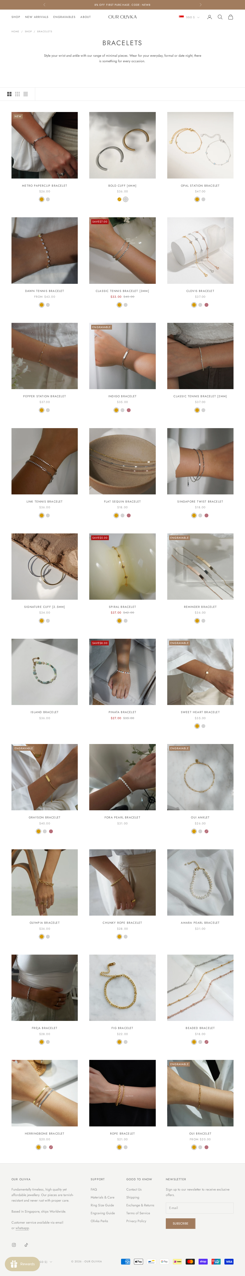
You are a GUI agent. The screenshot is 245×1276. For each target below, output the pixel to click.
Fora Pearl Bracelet (122, 817)
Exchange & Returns (140, 1205)
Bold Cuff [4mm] (122, 186)
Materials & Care (102, 1197)
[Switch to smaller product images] (17, 94)
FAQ (94, 1189)
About (85, 17)
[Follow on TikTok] (26, 1244)
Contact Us (134, 1189)
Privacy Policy (136, 1221)
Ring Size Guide (102, 1205)
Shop (15, 17)
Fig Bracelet (122, 1028)
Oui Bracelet (200, 1133)
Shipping (132, 1197)
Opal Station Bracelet (200, 186)
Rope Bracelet (122, 1133)
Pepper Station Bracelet (44, 396)
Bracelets (44, 31)
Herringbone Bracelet (45, 1133)
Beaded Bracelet (200, 1028)
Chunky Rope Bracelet (122, 923)
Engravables (64, 17)
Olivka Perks (99, 1221)
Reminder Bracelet (200, 607)
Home (15, 31)
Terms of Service (138, 1213)
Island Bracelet (45, 712)
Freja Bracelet (44, 1028)
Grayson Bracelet (45, 817)
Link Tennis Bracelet (45, 501)
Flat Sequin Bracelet (122, 501)
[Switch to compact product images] (25, 94)
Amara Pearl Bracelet (200, 923)
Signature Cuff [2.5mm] (44, 607)
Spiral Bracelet (122, 607)
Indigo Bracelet (122, 396)
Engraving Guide (103, 1213)
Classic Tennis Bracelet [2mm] (200, 396)
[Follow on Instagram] (13, 1244)
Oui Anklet (200, 817)
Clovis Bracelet (200, 291)
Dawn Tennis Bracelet (44, 291)
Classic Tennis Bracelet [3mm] (122, 291)
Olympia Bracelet (45, 923)
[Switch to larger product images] (9, 94)
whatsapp (22, 1228)
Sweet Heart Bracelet (200, 712)
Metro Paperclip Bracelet (44, 186)
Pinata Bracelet (122, 712)
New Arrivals (37, 17)
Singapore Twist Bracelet (200, 501)
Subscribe (181, 1223)
